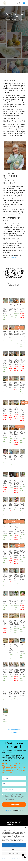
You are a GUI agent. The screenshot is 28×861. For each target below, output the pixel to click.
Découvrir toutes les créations (14, 731)
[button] (25, 828)
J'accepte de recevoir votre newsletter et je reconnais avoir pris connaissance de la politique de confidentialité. (13, 797)
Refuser (14, 849)
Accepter (14, 845)
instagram (8, 50)
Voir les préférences (14, 853)
